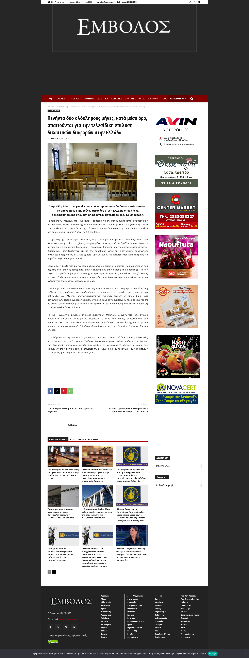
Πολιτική (184, 602)
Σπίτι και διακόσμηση (190, 615)
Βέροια (104, 627)
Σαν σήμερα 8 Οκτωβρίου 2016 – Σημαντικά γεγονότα (70, 410)
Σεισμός (184, 611)
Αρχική (51, 106)
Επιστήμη (131, 618)
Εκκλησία (131, 611)
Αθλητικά (102, 98)
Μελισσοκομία (161, 618)
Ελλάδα (61, 98)
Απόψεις (104, 621)
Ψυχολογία (185, 637)
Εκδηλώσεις (132, 608)
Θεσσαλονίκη (132, 637)
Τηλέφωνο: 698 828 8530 (126, 2)
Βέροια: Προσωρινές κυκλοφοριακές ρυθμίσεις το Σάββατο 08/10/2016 (128, 410)
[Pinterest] (64, 391)
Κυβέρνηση (159, 615)
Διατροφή (153, 98)
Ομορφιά (158, 624)
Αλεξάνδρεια (106, 605)
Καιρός (157, 599)
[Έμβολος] (124, 28)
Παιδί (157, 630)
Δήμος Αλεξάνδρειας (135, 595)
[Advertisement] (124, 73)
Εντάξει (212, 653)
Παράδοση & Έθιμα (162, 634)
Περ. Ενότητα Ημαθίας (190, 599)
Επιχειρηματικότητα (136, 621)
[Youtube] (199, 2)
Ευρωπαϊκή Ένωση (134, 627)
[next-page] (54, 572)
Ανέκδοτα (105, 618)
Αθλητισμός (106, 602)
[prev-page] (49, 572)
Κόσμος (89, 98)
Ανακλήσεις (106, 611)
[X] (194, 2)
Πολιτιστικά (186, 605)
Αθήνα (103, 599)
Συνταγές (130, 98)
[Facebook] (185, 2)
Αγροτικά (105, 595)
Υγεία (142, 98)
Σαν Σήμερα (185, 608)
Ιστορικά (158, 595)
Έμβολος (55, 138)
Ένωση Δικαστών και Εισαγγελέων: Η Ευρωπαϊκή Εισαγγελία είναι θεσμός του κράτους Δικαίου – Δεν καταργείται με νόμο (60, 554)
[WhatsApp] (70, 391)
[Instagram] (190, 2)
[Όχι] (245, 653)
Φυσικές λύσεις (187, 634)
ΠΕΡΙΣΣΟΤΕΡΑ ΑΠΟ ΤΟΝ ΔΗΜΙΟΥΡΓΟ (87, 439)
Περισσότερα (177, 98)
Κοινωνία (116, 98)
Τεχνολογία (185, 621)
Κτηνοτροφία (160, 611)
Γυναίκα (104, 637)
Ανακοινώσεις (106, 615)
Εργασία (130, 624)
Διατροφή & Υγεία (134, 605)
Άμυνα (103, 608)
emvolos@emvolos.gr (105, 2)
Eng (165, 98)
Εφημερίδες (132, 630)
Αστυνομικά (106, 624)
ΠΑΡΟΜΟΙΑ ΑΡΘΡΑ (58, 439)
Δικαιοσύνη (62, 106)
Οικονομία (159, 621)
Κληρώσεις (159, 602)
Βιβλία (104, 630)
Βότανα (104, 634)
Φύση (183, 630)
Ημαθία (130, 634)
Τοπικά (75, 98)
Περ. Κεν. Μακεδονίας (189, 595)
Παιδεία (158, 627)
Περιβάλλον (160, 637)
